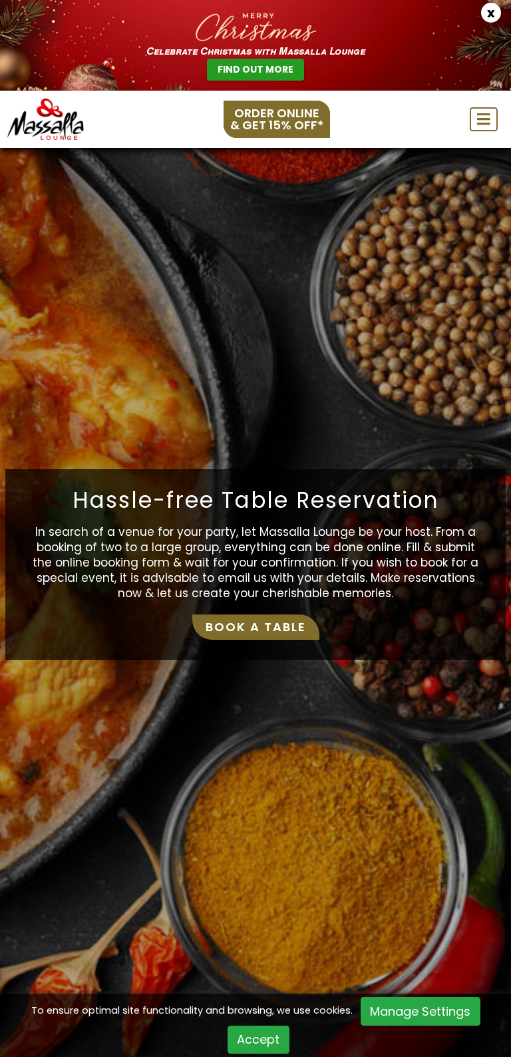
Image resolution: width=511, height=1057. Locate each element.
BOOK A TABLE (256, 626)
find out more (255, 69)
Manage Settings (420, 1011)
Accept (258, 1039)
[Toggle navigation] (484, 119)
